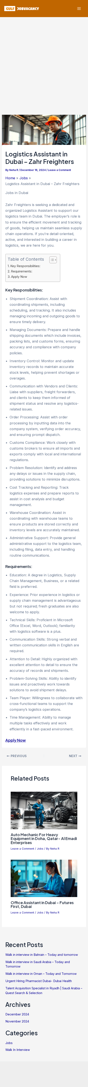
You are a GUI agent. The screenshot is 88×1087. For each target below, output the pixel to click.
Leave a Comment (59, 170)
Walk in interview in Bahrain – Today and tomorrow (41, 955)
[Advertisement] (44, 63)
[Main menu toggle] (79, 8)
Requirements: (21, 271)
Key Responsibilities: (25, 266)
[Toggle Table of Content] (51, 259)
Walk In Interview (17, 1050)
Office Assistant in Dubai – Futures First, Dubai (42, 904)
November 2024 (17, 1021)
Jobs (40, 848)
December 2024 (17, 1014)
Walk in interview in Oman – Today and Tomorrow (41, 974)
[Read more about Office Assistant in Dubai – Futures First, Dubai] (44, 878)
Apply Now (19, 277)
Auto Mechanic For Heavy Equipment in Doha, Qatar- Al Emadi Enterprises (44, 838)
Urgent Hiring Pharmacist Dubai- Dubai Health (38, 981)
